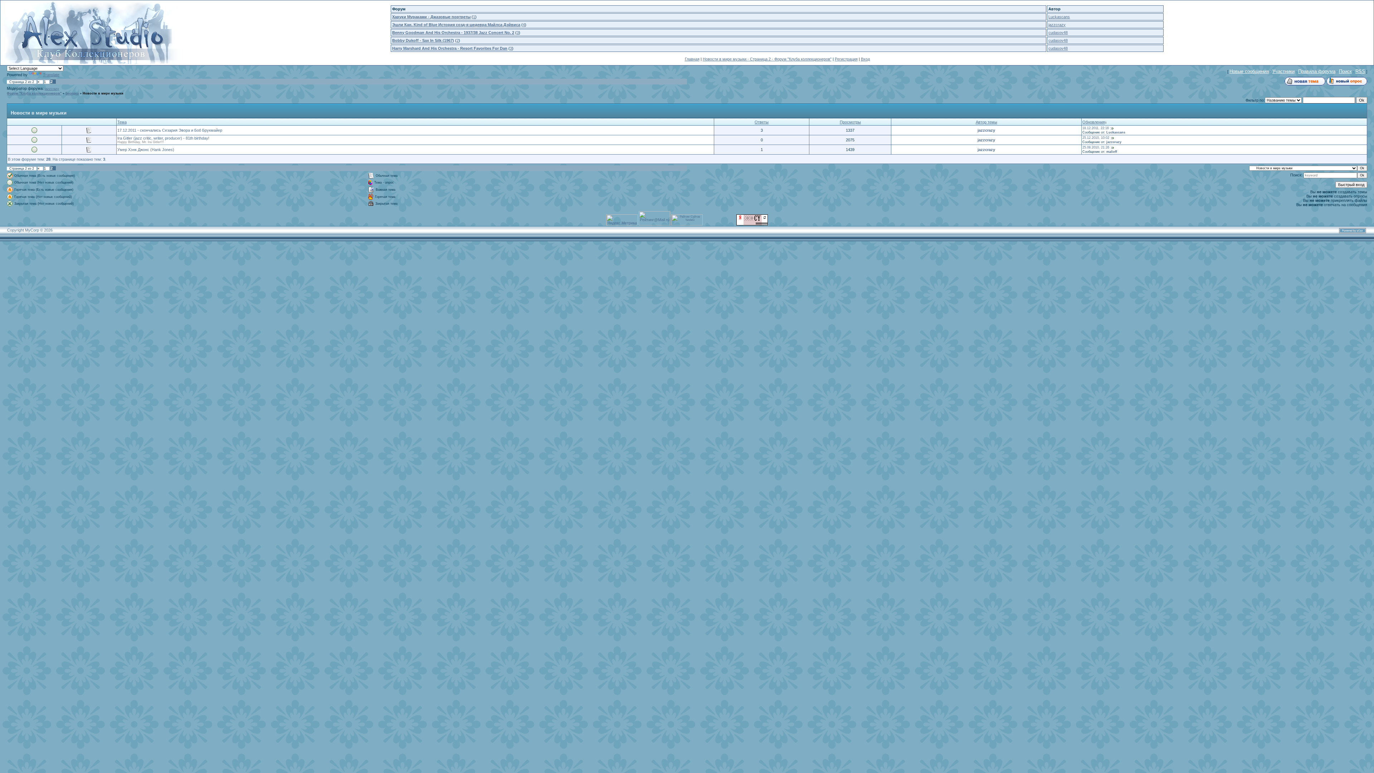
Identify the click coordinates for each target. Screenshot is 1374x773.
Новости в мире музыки (103, 93)
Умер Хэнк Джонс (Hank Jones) (145, 149)
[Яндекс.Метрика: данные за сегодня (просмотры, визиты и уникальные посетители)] (622, 219)
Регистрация (846, 59)
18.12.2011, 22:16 (1095, 128)
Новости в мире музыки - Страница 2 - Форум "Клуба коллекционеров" (767, 59)
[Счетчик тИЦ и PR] (752, 224)
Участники (1283, 71)
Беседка (72, 93)
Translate (51, 75)
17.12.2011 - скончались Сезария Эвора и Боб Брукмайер (169, 130)
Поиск (1345, 71)
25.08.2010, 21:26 (1095, 147)
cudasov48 (1058, 32)
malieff (1111, 152)
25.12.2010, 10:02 (1095, 138)
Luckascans (1059, 17)
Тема (122, 122)
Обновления (1093, 122)
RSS (1360, 71)
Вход (865, 59)
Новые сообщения (1249, 71)
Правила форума (1316, 71)
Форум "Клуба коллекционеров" (34, 93)
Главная (692, 59)
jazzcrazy (1057, 25)
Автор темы (986, 122)
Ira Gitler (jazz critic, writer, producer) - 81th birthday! (163, 138)
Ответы (762, 122)
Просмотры (850, 122)
